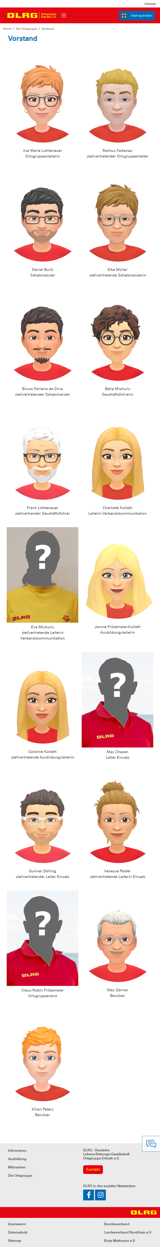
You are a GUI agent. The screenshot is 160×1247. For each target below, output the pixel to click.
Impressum (17, 1224)
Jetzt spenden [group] (141, 15)
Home (7, 28)
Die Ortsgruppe (26, 28)
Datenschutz (17, 1232)
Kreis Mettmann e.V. (119, 1241)
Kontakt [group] (93, 1169)
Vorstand (48, 28)
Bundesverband (116, 1224)
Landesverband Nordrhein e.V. (128, 1232)
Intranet (150, 3)
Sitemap (14, 1241)
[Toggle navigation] (63, 15)
